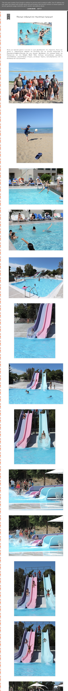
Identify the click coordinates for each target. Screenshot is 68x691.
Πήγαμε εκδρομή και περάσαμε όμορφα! (35, 16)
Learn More (31, 9)
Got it (39, 9)
